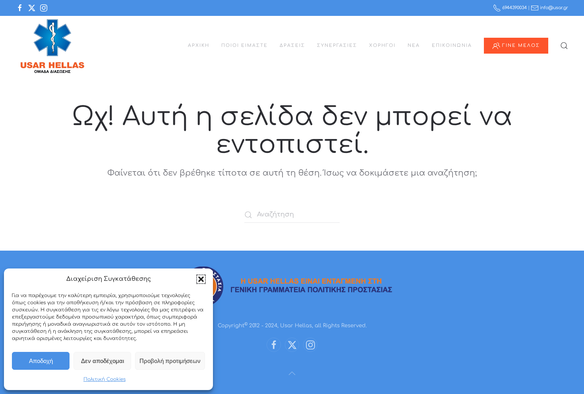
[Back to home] (52, 45)
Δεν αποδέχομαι (102, 360)
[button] (201, 279)
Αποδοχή (41, 360)
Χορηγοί (382, 45)
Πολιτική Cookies (104, 379)
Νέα (414, 45)
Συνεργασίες (337, 45)
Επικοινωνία (452, 45)
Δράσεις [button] (292, 45)
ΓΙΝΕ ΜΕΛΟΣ (521, 45)
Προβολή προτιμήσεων (170, 360)
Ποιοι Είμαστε (244, 45)
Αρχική (198, 45)
